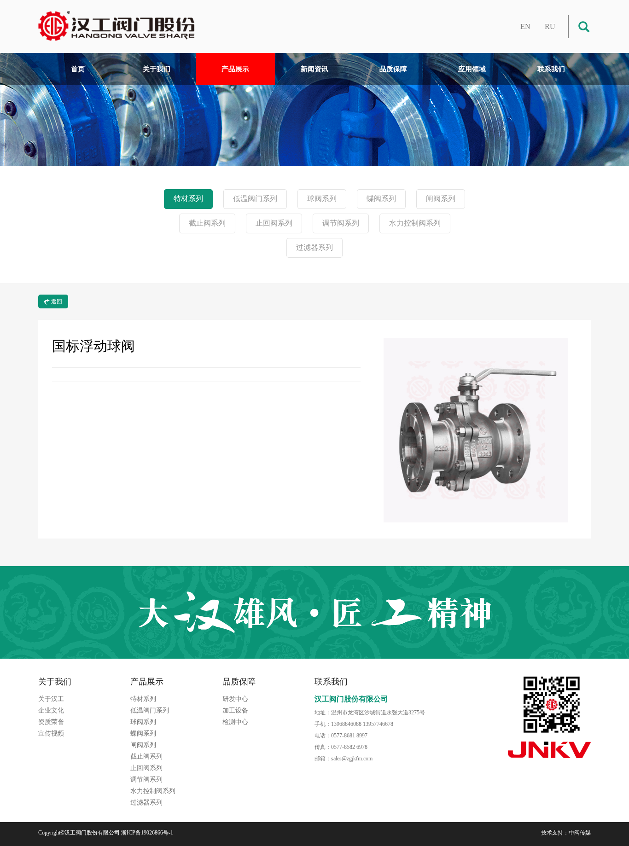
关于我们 (156, 69)
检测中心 (235, 722)
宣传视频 (51, 733)
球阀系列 (322, 199)
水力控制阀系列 (415, 223)
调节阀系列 (340, 223)
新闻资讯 (314, 69)
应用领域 (472, 69)
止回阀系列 (274, 223)
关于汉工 (51, 698)
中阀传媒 (580, 832)
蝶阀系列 (381, 199)
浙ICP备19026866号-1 (147, 832)
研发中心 (235, 698)
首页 (78, 69)
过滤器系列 (314, 247)
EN (525, 26)
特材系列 (188, 199)
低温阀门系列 (255, 199)
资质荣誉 (51, 722)
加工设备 (235, 710)
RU (550, 26)
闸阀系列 (440, 199)
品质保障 (393, 69)
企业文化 (51, 710)
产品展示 (235, 69)
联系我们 (551, 69)
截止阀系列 (207, 223)
